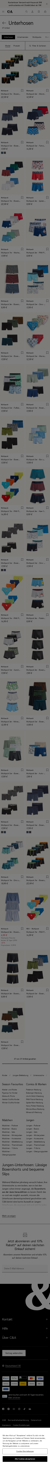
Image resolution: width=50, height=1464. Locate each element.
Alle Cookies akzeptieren (25, 1459)
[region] (25, 1446)
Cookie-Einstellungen (25, 1451)
